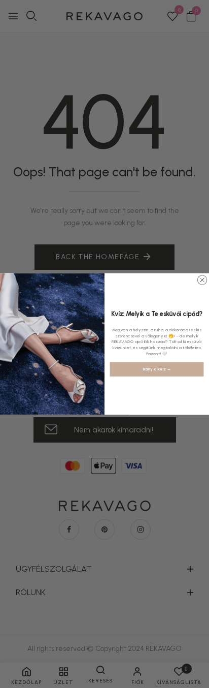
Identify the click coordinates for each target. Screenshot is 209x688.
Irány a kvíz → (157, 369)
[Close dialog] (201, 280)
